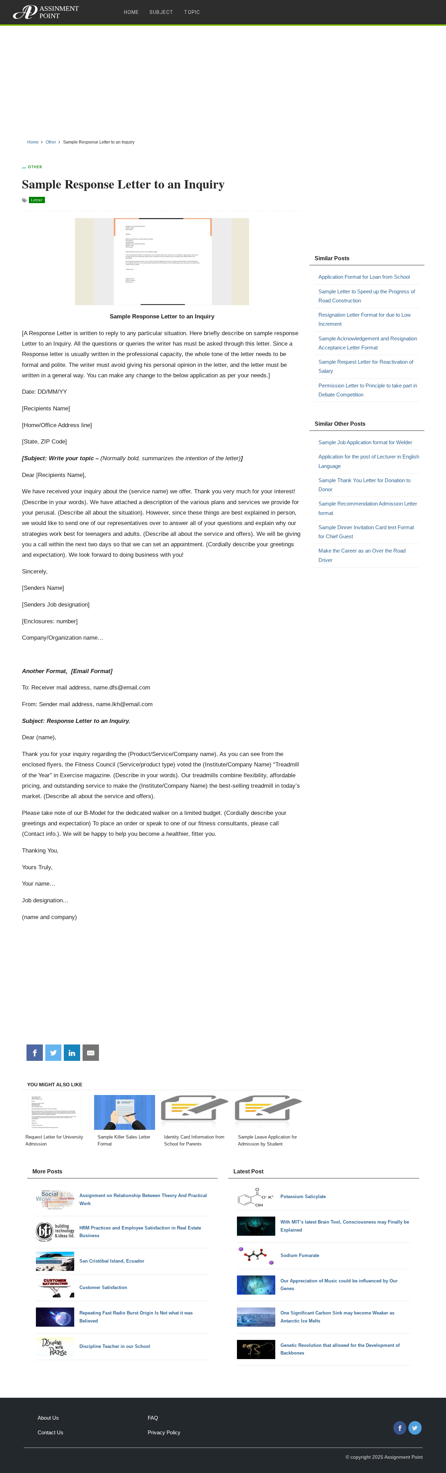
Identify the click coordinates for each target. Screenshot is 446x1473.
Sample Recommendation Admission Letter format (367, 508)
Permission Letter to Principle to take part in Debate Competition (367, 390)
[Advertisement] (223, 79)
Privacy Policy (164, 1432)
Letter (37, 200)
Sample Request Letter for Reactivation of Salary (365, 366)
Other (35, 166)
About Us (48, 1418)
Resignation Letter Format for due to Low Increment (364, 319)
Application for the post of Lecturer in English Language (368, 461)
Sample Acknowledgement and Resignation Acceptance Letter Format (367, 343)
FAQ (153, 1418)
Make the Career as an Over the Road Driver (362, 555)
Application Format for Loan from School (364, 277)
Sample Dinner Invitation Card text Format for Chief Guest (366, 531)
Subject (161, 12)
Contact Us (50, 1432)
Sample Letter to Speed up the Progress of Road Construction (366, 295)
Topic (192, 12)
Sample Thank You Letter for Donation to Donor (364, 484)
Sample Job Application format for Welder (365, 442)
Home (131, 12)
